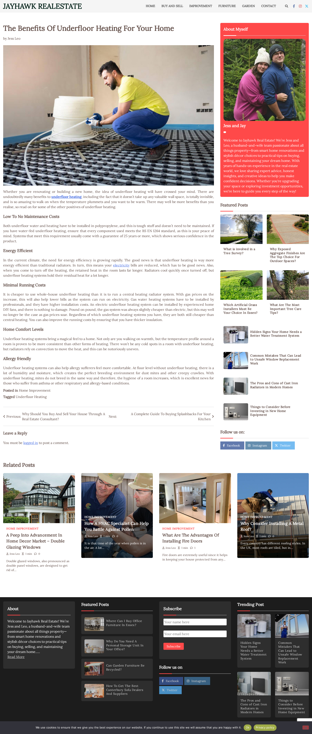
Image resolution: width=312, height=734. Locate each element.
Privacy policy (265, 727)
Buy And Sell (172, 6)
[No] (305, 728)
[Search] (286, 6)
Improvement (200, 6)
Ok (248, 727)
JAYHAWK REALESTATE (42, 6)
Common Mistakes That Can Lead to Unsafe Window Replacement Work (275, 359)
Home (150, 6)
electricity (121, 265)
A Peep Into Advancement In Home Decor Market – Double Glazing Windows (35, 541)
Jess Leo (14, 38)
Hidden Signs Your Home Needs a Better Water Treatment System (276, 334)
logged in (30, 443)
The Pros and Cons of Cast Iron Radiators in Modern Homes (274, 385)
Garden (248, 6)
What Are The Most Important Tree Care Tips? (286, 309)
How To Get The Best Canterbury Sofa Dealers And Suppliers (124, 690)
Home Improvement (35, 390)
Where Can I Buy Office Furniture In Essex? (124, 623)
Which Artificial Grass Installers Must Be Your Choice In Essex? (240, 309)
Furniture (227, 6)
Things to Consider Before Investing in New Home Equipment (270, 411)
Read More (16, 657)
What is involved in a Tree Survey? (239, 251)
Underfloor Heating (31, 397)
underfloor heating (66, 197)
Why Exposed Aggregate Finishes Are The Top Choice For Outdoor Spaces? (287, 255)
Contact (268, 6)
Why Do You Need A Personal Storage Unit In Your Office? (125, 645)
